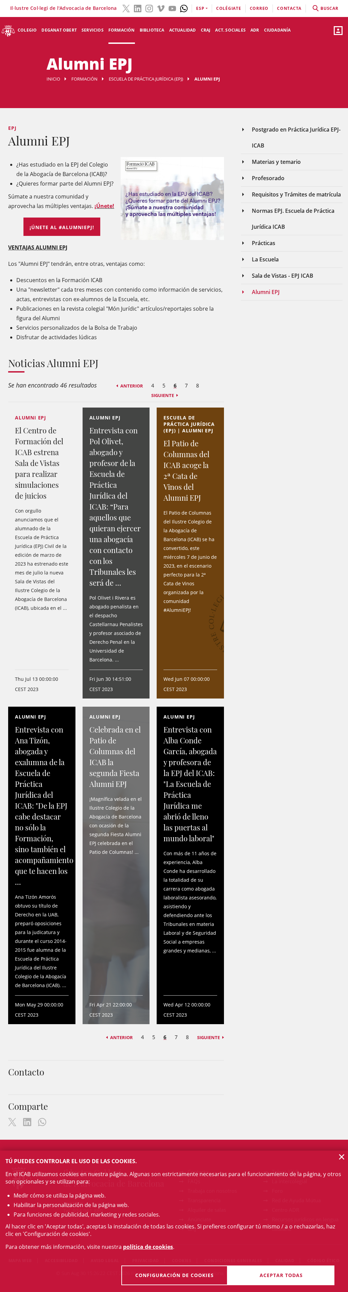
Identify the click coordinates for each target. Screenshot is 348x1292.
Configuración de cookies (174, 1275)
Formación (121, 30)
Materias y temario (276, 162)
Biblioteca (152, 30)
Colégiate (228, 8)
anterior (131, 386)
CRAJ (206, 30)
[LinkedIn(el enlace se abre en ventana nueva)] (137, 8)
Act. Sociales (230, 30)
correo (259, 8)
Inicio (53, 79)
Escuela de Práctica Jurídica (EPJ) (146, 79)
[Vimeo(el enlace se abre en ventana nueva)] (160, 8)
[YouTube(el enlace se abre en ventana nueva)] (172, 8)
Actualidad (182, 30)
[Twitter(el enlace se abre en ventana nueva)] (126, 8)
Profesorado (268, 178)
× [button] (341, 1157)
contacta (289, 8)
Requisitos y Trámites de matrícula (296, 194)
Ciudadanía (277, 30)
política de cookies (148, 1247)
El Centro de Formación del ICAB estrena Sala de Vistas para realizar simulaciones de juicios (39, 463)
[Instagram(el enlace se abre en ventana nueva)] (149, 8)
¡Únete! (104, 206)
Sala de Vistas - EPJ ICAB (282, 275)
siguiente (162, 395)
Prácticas (263, 243)
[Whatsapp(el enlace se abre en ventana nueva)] (184, 8)
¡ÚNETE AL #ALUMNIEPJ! (62, 227)
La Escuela (265, 259)
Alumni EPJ (266, 292)
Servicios (93, 30)
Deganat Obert (59, 30)
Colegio (27, 30)
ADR (254, 30)
